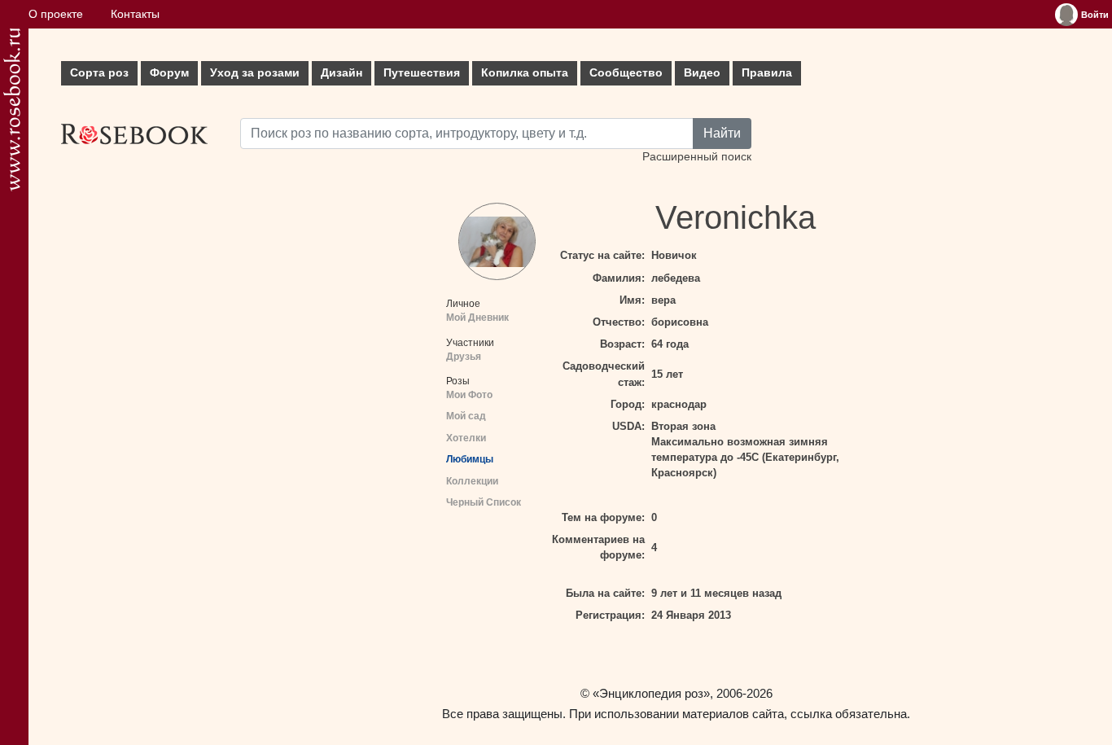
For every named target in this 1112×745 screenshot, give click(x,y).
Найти (722, 133)
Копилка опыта (524, 73)
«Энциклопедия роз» (651, 693)
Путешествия (421, 73)
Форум (169, 73)
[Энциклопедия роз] (11, 109)
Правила (767, 73)
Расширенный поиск (696, 157)
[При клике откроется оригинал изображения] (497, 241)
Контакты (135, 14)
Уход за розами (255, 73)
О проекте (55, 14)
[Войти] (1066, 14)
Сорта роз (99, 73)
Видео (702, 73)
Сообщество (626, 73)
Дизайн (341, 73)
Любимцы (469, 459)
